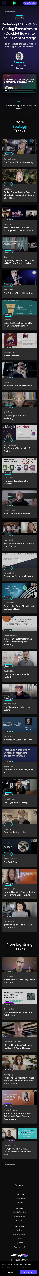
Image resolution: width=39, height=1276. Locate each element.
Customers (20, 1202)
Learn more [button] (29, 1267)
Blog (19, 1188)
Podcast (19, 1238)
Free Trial (19, 1220)
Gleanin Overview (19, 1212)
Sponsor (19, 1242)
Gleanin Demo (19, 1216)
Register (19, 1230)
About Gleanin (19, 1198)
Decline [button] (10, 1272)
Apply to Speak (19, 1247)
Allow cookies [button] (28, 1272)
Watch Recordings (19, 1234)
